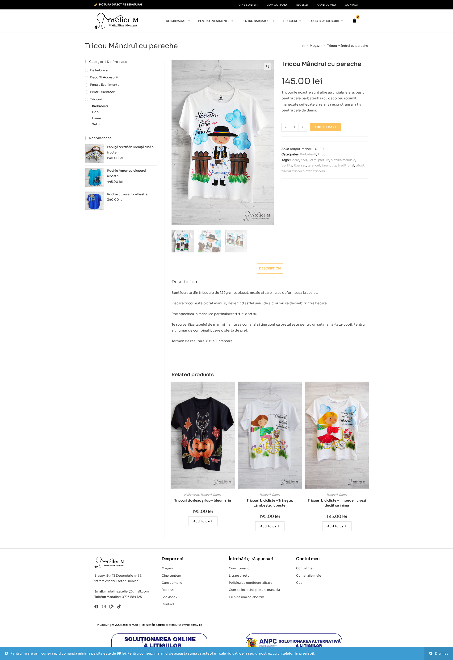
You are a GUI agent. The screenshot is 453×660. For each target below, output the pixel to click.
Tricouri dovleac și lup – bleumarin (202, 500)
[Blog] (111, 607)
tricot (360, 165)
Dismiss (441, 653)
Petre (312, 160)
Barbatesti (308, 154)
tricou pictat (302, 171)
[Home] (303, 46)
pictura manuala (343, 160)
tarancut (313, 165)
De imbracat (176, 21)
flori (304, 160)
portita (286, 165)
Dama (217, 494)
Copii (96, 112)
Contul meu (326, 4)
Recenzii (302, 4)
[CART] (354, 20)
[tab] (270, 268)
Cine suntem (248, 4)
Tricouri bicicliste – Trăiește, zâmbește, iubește (270, 502)
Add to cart (325, 127)
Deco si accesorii (324, 21)
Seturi (96, 124)
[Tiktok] (119, 607)
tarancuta (329, 165)
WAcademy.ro (192, 624)
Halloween (191, 494)
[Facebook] (96, 607)
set (303, 165)
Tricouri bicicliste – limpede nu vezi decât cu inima (337, 502)
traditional (346, 165)
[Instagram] (104, 607)
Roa (297, 165)
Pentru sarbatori (256, 21)
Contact (352, 4)
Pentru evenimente (213, 21)
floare (294, 160)
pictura (323, 160)
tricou (286, 171)
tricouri (319, 171)
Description (270, 268)
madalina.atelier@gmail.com (126, 591)
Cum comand (277, 4)
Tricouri (290, 21)
